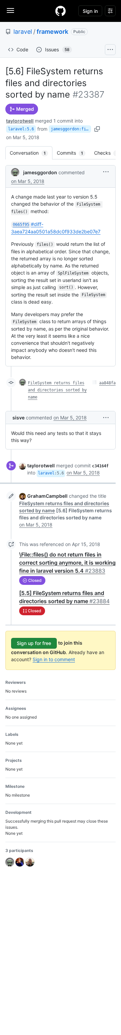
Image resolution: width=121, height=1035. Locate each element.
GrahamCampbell (47, 496)
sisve (18, 417)
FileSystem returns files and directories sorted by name (57, 390)
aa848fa (107, 383)
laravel (22, 31)
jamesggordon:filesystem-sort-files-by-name (71, 129)
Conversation (31, 153)
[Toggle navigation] (10, 10)
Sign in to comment (54, 659)
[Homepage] (60, 10)
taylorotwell (20, 121)
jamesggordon (40, 172)
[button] (106, 171)
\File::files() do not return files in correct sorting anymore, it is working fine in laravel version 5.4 (67, 562)
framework (52, 31)
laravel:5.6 (21, 129)
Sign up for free (34, 643)
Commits (73, 153)
